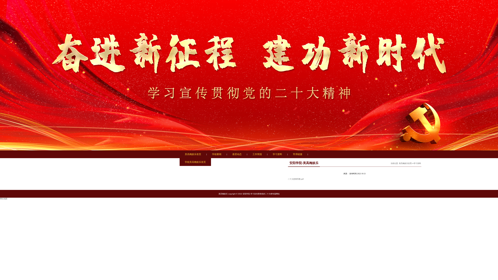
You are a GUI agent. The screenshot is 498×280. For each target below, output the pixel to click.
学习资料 (277, 154)
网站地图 (3, 199)
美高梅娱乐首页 (193, 154)
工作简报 (257, 154)
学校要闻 (216, 154)
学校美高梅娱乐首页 (195, 162)
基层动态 (237, 154)
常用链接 (297, 154)
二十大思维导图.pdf (296, 179)
